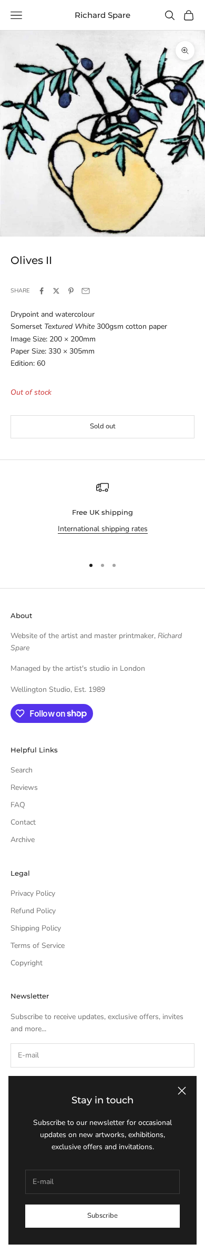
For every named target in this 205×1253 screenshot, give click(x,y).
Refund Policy (33, 911)
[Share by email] (85, 291)
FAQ (18, 805)
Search (22, 770)
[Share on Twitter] (56, 291)
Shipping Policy (36, 928)
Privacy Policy (33, 893)
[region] (102, 514)
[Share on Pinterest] (71, 291)
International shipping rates (103, 529)
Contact (23, 822)
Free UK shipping (102, 512)
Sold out (103, 426)
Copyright (27, 963)
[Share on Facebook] (41, 291)
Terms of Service (38, 946)
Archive (23, 840)
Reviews (24, 787)
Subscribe (102, 1215)
